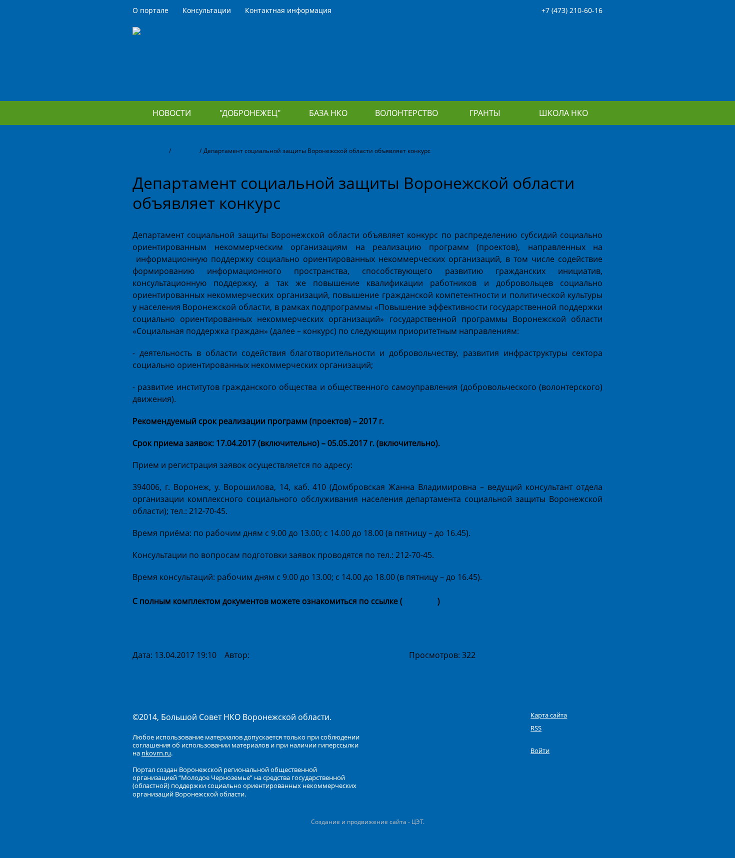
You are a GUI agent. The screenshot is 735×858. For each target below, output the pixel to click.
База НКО (328, 113)
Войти (540, 750)
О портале (150, 10)
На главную (149, 150)
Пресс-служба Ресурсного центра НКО (326, 655)
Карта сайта (548, 715)
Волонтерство (406, 113)
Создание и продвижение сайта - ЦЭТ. (367, 822)
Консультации (206, 10)
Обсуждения (571, 58)
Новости (171, 113)
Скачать (420, 601)
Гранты (485, 113)
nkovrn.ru (156, 753)
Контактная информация (288, 10)
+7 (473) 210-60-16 (572, 10)
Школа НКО (563, 113)
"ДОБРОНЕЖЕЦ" (250, 113)
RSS (536, 728)
